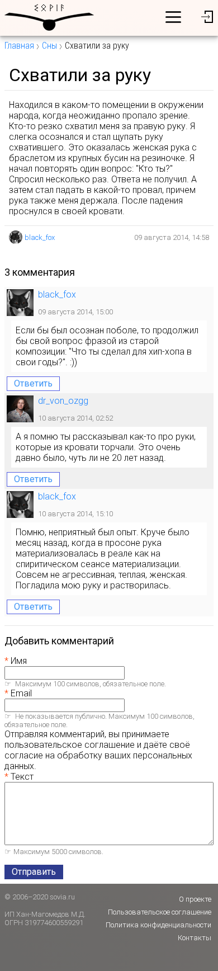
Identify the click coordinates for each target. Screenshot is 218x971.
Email (21, 693)
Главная (19, 45)
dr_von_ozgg (63, 400)
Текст (22, 776)
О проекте (195, 899)
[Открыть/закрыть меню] (173, 17)
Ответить (33, 383)
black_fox (40, 237)
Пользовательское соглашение (159, 912)
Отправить (34, 871)
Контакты (194, 938)
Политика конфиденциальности (158, 925)
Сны (49, 45)
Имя (19, 661)
